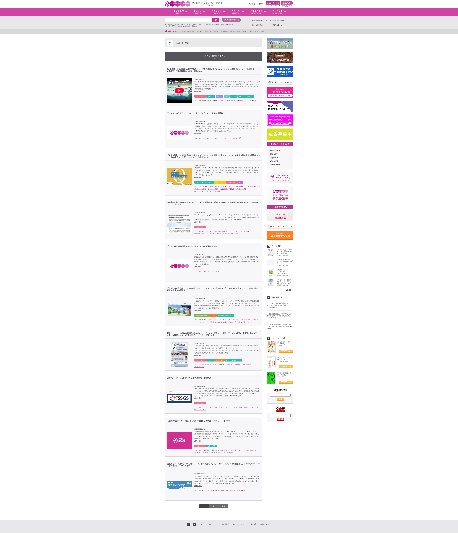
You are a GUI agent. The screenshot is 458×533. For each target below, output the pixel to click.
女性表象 (251, 450)
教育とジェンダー (250, 407)
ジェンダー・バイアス (226, 186)
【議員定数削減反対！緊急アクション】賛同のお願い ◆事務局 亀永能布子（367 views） (280, 316)
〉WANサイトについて (280, 144)
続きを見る (198, 91)
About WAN (275, 150)
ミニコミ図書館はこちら (231, 20)
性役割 (232, 189)
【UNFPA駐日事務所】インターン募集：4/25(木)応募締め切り (192, 246)
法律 (254, 320)
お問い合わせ (264, 524)
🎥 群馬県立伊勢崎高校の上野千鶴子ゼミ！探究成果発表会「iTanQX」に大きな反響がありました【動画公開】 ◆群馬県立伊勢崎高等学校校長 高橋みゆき (213, 70)
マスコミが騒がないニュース (204, 182)
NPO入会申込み (257, 25)
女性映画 (205, 452)
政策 (237, 234)
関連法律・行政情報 (201, 315)
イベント (233, 96)
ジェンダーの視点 (238, 100)
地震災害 (229, 364)
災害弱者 (237, 364)
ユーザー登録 (274, 3)
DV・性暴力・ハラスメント (207, 320)
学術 (240, 407)
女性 (200, 271)
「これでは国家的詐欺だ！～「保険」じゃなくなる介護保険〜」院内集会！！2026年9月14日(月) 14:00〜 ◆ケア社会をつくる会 (222, 31)
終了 (240, 182)
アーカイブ (277, 12)
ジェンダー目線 (199, 367)
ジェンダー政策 (244, 231)
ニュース (212, 315)
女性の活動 (232, 450)
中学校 (228, 100)
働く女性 (224, 450)
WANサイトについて (256, 4)
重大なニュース (220, 182)
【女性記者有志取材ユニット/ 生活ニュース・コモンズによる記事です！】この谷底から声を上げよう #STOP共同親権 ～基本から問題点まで (212, 289)
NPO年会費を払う (278, 25)
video (226, 96)
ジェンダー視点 (251, 100)
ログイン (287, 3)
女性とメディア (247, 322)
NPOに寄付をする (278, 20)
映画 (200, 450)
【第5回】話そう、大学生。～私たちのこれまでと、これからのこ (284, 251)
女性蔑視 (214, 186)
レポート (219, 96)
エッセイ (198, 12)
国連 (205, 271)
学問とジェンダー (200, 191)
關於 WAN (274, 154)
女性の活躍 (216, 191)
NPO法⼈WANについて (259, 20)
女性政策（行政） (200, 234)
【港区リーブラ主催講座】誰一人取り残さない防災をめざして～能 (284, 282)
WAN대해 (274, 161)
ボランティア (219, 360)
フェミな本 (179, 12)
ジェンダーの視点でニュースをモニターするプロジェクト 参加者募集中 (196, 113)
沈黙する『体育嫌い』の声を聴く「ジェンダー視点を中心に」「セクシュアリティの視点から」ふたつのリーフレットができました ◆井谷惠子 (213, 465)
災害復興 (221, 364)
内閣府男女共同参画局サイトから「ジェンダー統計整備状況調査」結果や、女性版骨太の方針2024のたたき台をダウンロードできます (212, 203)
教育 (221, 100)
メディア (211, 138)
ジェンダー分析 (228, 452)
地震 (209, 364)
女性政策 (201, 231)
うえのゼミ (211, 96)
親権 (212, 322)
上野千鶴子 (202, 100)
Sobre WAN (275, 165)
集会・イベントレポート (246, 96)
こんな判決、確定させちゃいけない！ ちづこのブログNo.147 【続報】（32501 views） (280, 305)
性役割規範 (224, 189)
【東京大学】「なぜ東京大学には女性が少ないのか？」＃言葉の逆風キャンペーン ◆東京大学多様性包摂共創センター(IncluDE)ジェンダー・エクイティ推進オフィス (213, 156)
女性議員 (207, 450)
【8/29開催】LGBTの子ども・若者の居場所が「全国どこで (285, 262)
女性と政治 (242, 450)
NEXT (223, 506)
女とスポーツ (220, 407)
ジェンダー (202, 138)
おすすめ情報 (211, 446)
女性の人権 (215, 450)
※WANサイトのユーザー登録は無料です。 (279, 6)
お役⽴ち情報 (256, 12)
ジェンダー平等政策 (214, 234)
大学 (209, 191)
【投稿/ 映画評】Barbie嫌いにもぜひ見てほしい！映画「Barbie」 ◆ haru (199, 421)
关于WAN (274, 158)
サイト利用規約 (224, 524)
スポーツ (201, 407)
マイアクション (200, 96)
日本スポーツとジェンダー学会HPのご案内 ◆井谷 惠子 (190, 378)
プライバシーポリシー (208, 524)
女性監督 (197, 452)
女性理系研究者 (241, 186)
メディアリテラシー (222, 138)
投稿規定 (253, 524)
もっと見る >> (288, 290)
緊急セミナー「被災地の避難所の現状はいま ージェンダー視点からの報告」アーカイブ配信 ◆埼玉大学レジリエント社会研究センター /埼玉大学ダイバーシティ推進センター (213, 334)
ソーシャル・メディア (201, 322)
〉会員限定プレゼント (280, 207)
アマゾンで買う (286, 351)
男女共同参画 (220, 231)
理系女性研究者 (253, 186)
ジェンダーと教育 (200, 189)
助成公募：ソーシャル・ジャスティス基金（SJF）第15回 (284, 272)
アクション (216, 12)
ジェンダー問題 (241, 189)
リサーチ (236, 12)
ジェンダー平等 (204, 186)
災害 (214, 364)
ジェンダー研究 (213, 100)
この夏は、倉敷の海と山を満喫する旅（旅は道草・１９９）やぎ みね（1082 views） (280, 326)
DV (229, 320)
